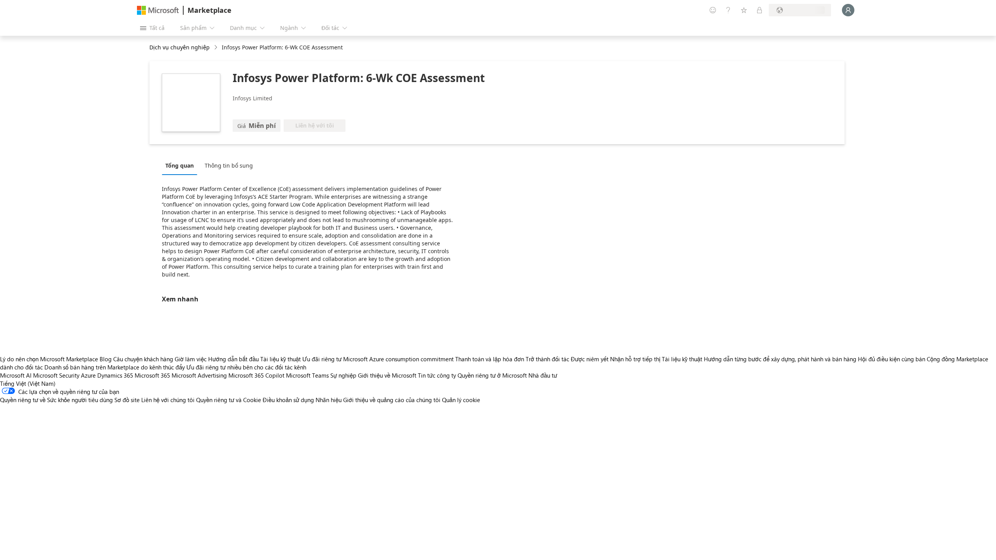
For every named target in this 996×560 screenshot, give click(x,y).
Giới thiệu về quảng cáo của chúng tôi (391, 400)
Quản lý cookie (461, 400)
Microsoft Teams (307, 375)
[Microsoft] (158, 10)
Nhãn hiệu (329, 400)
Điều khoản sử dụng (288, 400)
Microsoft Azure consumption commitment (399, 359)
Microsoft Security (56, 375)
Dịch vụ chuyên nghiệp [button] (179, 47)
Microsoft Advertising (199, 375)
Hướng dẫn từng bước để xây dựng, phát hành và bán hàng (780, 359)
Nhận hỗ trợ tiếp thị (635, 359)
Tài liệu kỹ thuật (280, 359)
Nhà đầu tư (542, 375)
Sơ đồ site (127, 400)
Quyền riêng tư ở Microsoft (492, 375)
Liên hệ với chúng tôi (168, 400)
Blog (106, 359)
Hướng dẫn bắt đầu (233, 359)
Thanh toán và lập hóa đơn (489, 359)
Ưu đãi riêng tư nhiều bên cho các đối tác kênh (246, 367)
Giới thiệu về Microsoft (387, 375)
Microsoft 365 (152, 375)
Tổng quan (179, 165)
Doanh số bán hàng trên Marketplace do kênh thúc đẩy (114, 367)
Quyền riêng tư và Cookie (228, 400)
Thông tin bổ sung (229, 165)
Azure (88, 375)
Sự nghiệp (343, 375)
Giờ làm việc (191, 359)
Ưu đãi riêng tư (322, 359)
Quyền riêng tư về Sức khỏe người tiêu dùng (56, 400)
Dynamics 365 (115, 375)
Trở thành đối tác (547, 359)
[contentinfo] (216, 48)
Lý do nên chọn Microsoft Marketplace (49, 359)
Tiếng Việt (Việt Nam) (28, 383)
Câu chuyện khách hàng (143, 359)
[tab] (181, 165)
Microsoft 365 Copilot (256, 375)
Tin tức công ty (437, 375)
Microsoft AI (16, 375)
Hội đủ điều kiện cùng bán (891, 359)
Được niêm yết (589, 359)
